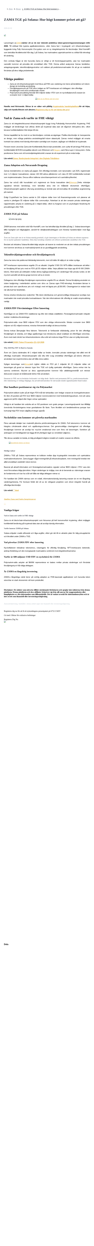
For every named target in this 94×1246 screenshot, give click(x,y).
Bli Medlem (11, 697)
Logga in (4, 697)
